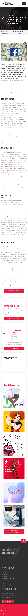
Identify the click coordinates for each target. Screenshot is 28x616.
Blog (8, 31)
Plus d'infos (4, 611)
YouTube (4, 576)
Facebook (5, 574)
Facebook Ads (18, 105)
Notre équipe (14, 348)
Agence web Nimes (7, 587)
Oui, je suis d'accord (6, 614)
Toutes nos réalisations (14, 531)
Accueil (3, 31)
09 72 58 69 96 (6, 597)
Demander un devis (14, 291)
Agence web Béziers (8, 585)
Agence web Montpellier (9, 583)
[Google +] (26, 42)
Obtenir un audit (14, 318)
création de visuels (6, 164)
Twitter (4, 572)
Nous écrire (8, 601)
